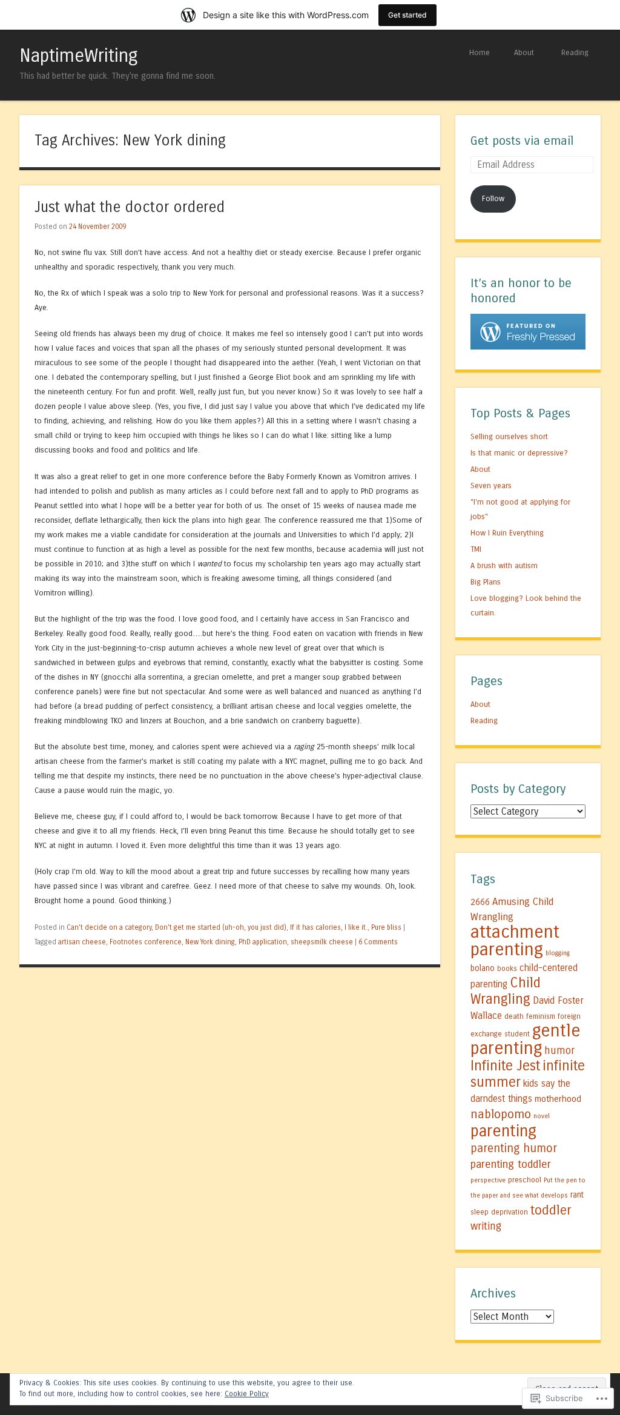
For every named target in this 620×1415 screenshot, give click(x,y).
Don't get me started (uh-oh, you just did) (220, 927)
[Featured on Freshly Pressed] (527, 346)
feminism (540, 1016)
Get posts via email (521, 140)
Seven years (491, 485)
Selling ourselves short (509, 436)
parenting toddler (510, 1164)
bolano (482, 968)
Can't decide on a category (109, 927)
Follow (493, 198)
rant (577, 1195)
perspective (488, 1180)
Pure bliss (386, 927)
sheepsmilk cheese (322, 942)
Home (479, 52)
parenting (503, 1131)
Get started (407, 14)
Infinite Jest (505, 1066)
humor (559, 1050)
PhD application (263, 942)
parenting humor (513, 1148)
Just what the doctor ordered (130, 207)
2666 (480, 902)
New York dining (210, 942)
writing (485, 1226)
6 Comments (378, 942)
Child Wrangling (505, 991)
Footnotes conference (146, 942)
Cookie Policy (247, 1394)
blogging (558, 953)
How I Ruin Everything (507, 532)
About (524, 52)
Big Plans (485, 581)
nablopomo (500, 1114)
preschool (524, 1179)
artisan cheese (82, 942)
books (507, 968)
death (514, 1016)
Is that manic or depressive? (519, 452)
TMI (475, 549)
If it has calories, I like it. (329, 927)
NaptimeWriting (78, 56)
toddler (551, 1210)
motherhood (558, 1098)
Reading (575, 52)
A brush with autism (504, 565)
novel (541, 1116)
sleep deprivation (499, 1212)
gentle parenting (525, 1039)
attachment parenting (514, 940)
